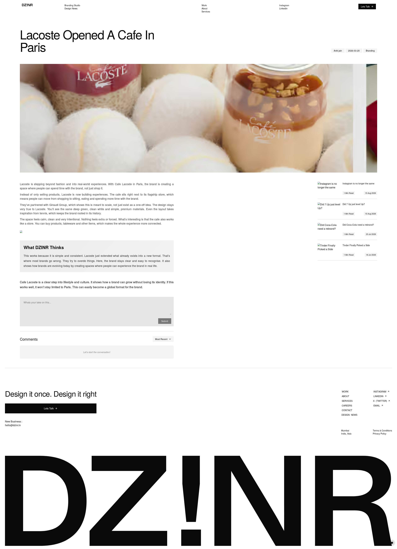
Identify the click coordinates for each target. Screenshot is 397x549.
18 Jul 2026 (371, 254)
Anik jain (338, 50)
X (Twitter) (380, 400)
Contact (347, 410)
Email (376, 405)
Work (345, 391)
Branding (370, 50)
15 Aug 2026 (370, 193)
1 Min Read (349, 193)
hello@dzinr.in (13, 425)
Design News (349, 414)
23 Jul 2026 (371, 234)
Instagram (379, 391)
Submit (164, 321)
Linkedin (378, 396)
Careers (347, 405)
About (345, 396)
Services (347, 400)
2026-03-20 (354, 50)
